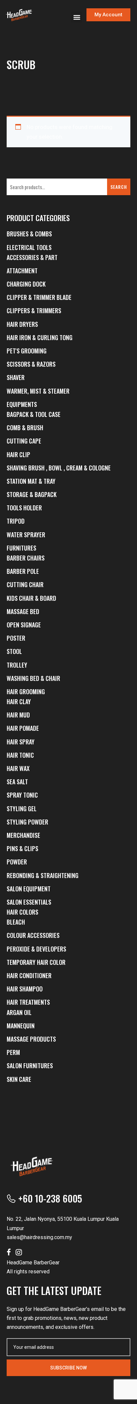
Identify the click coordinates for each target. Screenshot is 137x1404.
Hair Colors (22, 912)
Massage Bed (23, 611)
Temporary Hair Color (36, 962)
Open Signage (24, 624)
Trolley (17, 665)
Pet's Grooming (27, 350)
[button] (76, 17)
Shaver (16, 377)
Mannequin (21, 1025)
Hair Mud (18, 714)
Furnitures (21, 548)
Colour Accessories (33, 935)
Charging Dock (26, 284)
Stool (14, 651)
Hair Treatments (28, 1002)
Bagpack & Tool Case (34, 414)
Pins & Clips (22, 848)
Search (118, 186)
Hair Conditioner (29, 975)
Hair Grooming (26, 691)
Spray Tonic (22, 795)
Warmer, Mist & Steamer (38, 391)
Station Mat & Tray (31, 481)
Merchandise (23, 835)
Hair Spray (21, 741)
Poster (16, 638)
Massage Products (31, 1039)
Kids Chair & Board (31, 598)
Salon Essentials (29, 902)
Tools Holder (24, 507)
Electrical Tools (29, 247)
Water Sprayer (26, 534)
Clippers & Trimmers (34, 310)
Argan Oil (19, 1012)
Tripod (16, 521)
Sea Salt (17, 781)
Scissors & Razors (31, 364)
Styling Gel (22, 808)
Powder (17, 861)
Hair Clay (19, 701)
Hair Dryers (22, 324)
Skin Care (19, 1079)
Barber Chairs (26, 558)
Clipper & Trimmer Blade (39, 297)
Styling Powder (27, 822)
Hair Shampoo (25, 988)
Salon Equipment (29, 888)
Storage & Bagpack (32, 494)
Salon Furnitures (30, 1065)
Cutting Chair (25, 584)
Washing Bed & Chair (33, 678)
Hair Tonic (20, 755)
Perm (13, 1052)
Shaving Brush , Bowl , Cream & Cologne (59, 467)
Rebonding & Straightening (42, 875)
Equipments (22, 404)
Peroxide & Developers (36, 949)
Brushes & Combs (29, 233)
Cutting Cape (24, 441)
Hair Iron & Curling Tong (39, 337)
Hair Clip (18, 454)
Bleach (16, 922)
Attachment (22, 270)
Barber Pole (23, 571)
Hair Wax (18, 768)
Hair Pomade (23, 728)
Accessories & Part (32, 257)
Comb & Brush (25, 427)
